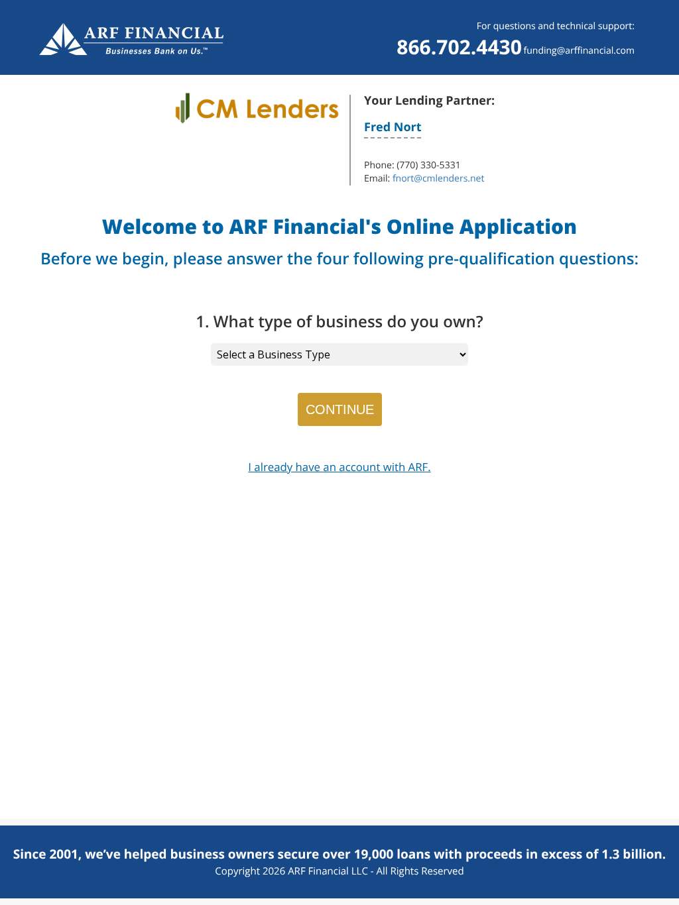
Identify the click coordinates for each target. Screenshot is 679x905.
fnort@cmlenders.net (439, 178)
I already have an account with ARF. (339, 466)
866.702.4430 (459, 46)
